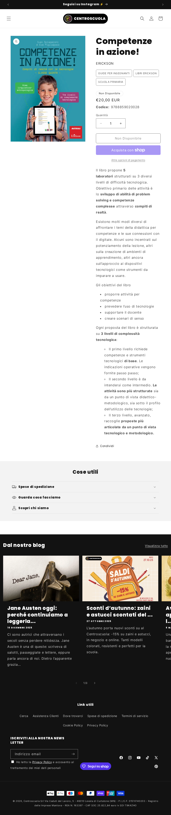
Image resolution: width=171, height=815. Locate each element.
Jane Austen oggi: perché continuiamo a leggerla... (37, 614)
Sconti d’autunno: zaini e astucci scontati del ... (120, 611)
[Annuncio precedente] (8, 4)
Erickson (105, 63)
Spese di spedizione (102, 716)
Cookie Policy (73, 725)
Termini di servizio (135, 716)
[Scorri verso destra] (94, 683)
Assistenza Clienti (46, 716)
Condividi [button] (107, 446)
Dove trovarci (73, 716)
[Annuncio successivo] (162, 4)
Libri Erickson (146, 73)
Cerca (24, 716)
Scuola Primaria (110, 81)
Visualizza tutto (156, 546)
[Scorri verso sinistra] (76, 683)
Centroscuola (32, 801)
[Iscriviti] (73, 754)
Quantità (102, 115)
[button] (8, 18)
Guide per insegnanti (114, 73)
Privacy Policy (97, 725)
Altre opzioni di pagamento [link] (128, 160)
